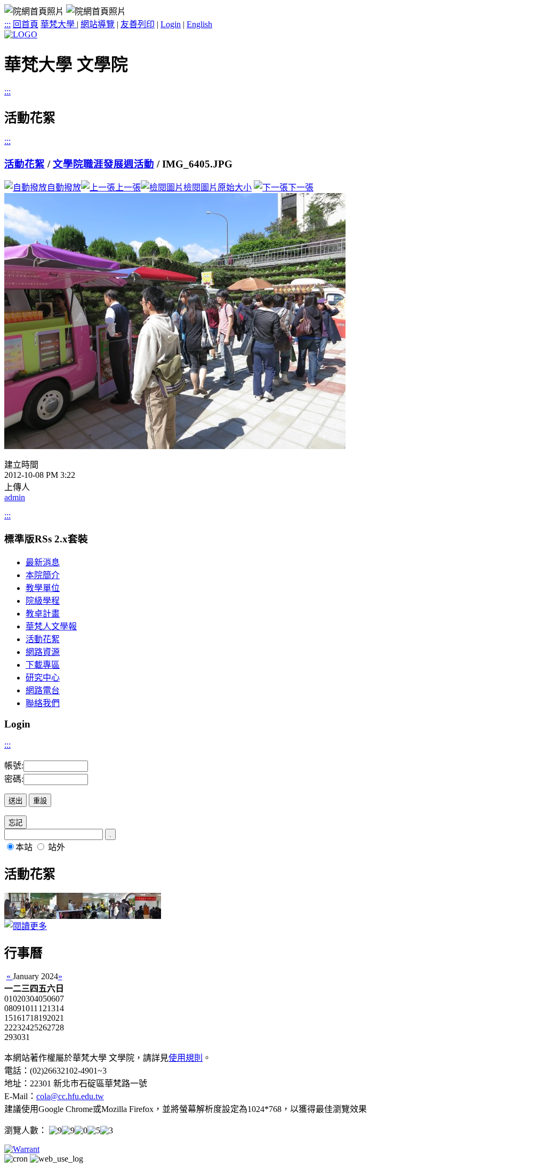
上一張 (128, 187)
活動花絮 (24, 164)
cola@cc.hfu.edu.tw (70, 1096)
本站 (24, 847)
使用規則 (185, 1057)
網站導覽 (98, 24)
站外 (56, 847)
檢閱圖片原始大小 (217, 187)
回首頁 (25, 24)
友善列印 (138, 24)
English (199, 24)
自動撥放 (64, 187)
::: (7, 24)
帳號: (13, 765)
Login (170, 24)
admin (14, 497)
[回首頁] (20, 34)
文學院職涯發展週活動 (103, 164)
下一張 (301, 187)
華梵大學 (59, 24)
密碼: (13, 778)
